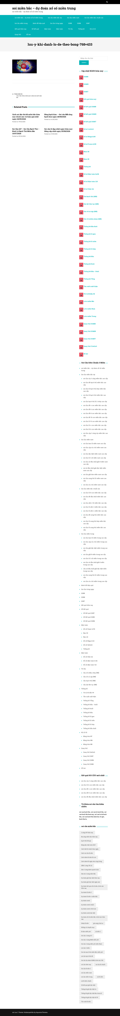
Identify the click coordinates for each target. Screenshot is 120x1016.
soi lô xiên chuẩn (86, 981)
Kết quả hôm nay (20, 29)
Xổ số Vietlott (87, 645)
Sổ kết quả (35, 29)
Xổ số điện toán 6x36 (91, 174)
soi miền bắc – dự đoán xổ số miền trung (44, 8)
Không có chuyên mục (87, 927)
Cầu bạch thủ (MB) (90, 196)
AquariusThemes (41, 1012)
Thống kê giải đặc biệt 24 (88, 989)
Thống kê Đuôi (89, 264)
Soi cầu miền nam (73, 18)
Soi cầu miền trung (21, 23)
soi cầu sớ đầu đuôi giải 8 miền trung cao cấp (93, 564)
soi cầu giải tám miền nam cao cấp (95, 474)
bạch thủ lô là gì (86, 841)
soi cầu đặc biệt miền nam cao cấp (95, 454)
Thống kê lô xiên (90, 241)
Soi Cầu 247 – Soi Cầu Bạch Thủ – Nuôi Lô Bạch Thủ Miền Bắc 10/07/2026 (25, 131)
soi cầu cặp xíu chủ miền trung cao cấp (95, 543)
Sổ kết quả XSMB (90, 107)
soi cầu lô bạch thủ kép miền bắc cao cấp (94, 390)
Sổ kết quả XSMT (90, 122)
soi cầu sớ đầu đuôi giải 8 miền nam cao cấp (95, 463)
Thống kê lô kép (90, 249)
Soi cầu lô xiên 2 (86, 968)
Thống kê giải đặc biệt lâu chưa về (91, 993)
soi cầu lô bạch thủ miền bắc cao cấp (94, 396)
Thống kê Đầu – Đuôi (91, 271)
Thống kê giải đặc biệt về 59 (89, 997)
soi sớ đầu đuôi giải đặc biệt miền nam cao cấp (94, 469)
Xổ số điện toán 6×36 (90, 661)
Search (84, 62)
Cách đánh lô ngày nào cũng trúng (91, 861)
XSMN (79, 23)
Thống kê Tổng (89, 279)
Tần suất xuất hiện (91, 286)
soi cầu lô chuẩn (100, 964)
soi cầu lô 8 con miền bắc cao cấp (94, 493)
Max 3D (86, 152)
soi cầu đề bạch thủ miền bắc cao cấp (94, 384)
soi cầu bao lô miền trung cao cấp (95, 538)
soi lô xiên (100, 977)
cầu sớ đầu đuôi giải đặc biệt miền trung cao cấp (95, 570)
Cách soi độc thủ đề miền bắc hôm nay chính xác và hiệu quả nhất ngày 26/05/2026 (26, 116)
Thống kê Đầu (89, 256)
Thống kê (81, 29)
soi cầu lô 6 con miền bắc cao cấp (94, 429)
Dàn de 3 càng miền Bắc (88, 874)
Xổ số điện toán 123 (91, 181)
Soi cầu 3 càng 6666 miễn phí (90, 940)
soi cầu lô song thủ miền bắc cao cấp (94, 529)
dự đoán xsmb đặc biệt (88, 913)
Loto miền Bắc (89, 301)
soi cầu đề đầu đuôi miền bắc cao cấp (94, 498)
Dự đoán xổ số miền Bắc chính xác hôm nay (93, 918)
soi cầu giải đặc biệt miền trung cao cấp (95, 549)
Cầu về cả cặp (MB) (90, 211)
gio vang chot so (98, 923)
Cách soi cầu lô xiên (87, 853)
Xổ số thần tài (89, 189)
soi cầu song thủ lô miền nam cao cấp (94, 480)
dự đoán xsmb (85, 900)
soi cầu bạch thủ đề (87, 956)
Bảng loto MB (87, 744)
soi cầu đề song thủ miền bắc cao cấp (94, 516)
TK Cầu (70, 29)
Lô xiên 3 (98, 931)
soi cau (14, 1012)
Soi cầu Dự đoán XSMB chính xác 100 (92, 960)
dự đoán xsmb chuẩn (87, 905)
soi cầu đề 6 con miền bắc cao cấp (95, 409)
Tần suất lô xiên (86, 1001)
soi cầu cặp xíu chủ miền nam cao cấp (94, 449)
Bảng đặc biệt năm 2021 (88, 845)
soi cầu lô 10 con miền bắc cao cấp (95, 421)
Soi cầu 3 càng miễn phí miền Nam (91, 944)
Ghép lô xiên (85, 923)
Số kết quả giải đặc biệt (88, 985)
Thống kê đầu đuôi (90, 226)
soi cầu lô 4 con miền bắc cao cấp (94, 425)
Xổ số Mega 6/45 (89, 137)
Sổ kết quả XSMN (90, 114)
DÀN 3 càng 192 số (86, 865)
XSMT (88, 23)
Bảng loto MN (87, 740)
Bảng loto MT (87, 736)
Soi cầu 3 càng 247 (86, 935)
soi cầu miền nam (86, 973)
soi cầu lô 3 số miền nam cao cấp (94, 458)
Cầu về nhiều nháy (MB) (93, 219)
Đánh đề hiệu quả (39, 23)
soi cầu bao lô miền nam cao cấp (94, 443)
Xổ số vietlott (89, 129)
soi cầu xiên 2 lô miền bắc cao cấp (95, 503)
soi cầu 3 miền (85, 948)
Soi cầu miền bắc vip (55, 18)
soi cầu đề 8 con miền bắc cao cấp (95, 413)
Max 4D (86, 159)
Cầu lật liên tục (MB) (91, 204)
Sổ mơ (28, 34)
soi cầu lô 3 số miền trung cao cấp (95, 558)
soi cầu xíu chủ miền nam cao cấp (94, 485)
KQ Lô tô (93, 29)
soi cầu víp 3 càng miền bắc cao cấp (95, 378)
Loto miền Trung (90, 316)
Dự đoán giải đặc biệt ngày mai (90, 882)
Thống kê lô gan (90, 234)
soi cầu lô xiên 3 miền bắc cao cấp (95, 507)
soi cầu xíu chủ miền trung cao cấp (95, 581)
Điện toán (47, 29)
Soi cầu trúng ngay (56, 23)
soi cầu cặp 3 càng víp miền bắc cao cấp (95, 434)
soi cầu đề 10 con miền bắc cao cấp (95, 417)
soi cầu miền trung (86, 977)
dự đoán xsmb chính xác (88, 909)
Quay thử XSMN (90, 331)
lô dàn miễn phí (86, 931)
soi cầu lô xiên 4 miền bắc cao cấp (95, 511)
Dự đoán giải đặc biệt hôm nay (90, 878)
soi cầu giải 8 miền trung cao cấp (94, 554)
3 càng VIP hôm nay (87, 832)
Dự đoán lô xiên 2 (86, 892)
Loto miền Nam (89, 309)
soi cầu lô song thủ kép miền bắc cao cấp (94, 522)
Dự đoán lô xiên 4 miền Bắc (89, 896)
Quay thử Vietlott (90, 346)
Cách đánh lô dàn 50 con (88, 857)
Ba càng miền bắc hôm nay (89, 837)
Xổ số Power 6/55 (90, 144)
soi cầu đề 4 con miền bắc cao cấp (95, 405)
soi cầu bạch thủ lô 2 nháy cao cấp (95, 401)
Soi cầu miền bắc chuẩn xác (93, 18)
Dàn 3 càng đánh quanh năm (90, 869)
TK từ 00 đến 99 (89, 294)
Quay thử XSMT (90, 339)
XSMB (70, 23)
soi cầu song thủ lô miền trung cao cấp (95, 576)
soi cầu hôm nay (86, 964)
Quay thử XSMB (90, 324)
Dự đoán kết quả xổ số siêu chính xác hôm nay (92, 887)
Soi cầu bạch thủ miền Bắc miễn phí (92, 952)
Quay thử (18, 34)
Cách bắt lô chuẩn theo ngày (89, 849)
